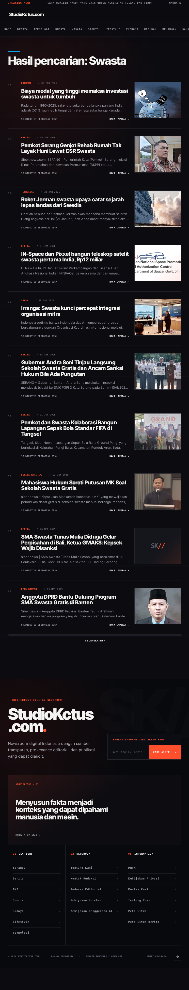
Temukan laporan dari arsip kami (138, 739)
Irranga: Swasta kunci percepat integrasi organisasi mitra (70, 311)
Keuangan (169, 29)
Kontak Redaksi (94, 878)
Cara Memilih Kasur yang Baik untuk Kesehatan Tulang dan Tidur (69, 2)
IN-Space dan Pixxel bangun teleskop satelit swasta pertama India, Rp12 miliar (75, 257)
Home (7, 29)
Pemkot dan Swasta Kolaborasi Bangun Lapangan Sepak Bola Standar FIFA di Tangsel (69, 428)
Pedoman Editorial (94, 889)
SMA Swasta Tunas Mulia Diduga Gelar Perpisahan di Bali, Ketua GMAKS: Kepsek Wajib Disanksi (71, 542)
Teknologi (41, 29)
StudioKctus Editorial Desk (39, 119)
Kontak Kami (152, 889)
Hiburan (150, 29)
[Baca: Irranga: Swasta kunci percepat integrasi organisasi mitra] (157, 317)
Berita (22, 29)
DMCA (152, 867)
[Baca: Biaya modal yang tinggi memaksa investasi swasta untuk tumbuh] (157, 100)
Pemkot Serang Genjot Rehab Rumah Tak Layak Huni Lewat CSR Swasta (71, 148)
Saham (24, 300)
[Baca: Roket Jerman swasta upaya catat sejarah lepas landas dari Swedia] (157, 209)
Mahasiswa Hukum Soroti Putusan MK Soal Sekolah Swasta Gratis (73, 485)
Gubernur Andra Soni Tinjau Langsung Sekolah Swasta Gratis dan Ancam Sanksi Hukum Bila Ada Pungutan (72, 368)
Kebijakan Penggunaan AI (94, 911)
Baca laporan (119, 119)
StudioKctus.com (26, 14)
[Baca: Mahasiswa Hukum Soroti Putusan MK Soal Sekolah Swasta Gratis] (157, 491)
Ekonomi (132, 29)
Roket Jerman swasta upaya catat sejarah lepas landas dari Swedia (72, 202)
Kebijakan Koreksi (94, 900)
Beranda (37, 867)
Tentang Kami (94, 867)
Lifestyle (112, 29)
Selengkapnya (95, 640)
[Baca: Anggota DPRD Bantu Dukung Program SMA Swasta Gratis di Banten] (157, 606)
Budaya (60, 29)
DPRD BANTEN (29, 589)
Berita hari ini (32, 475)
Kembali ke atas (28, 835)
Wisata (77, 29)
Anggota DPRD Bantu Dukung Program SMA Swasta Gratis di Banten (68, 599)
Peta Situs (152, 911)
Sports (93, 29)
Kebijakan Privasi (152, 878)
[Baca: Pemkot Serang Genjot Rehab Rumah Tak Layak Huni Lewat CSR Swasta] (157, 154)
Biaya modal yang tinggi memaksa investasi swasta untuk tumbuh (74, 94)
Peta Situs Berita (152, 922)
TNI (37, 889)
